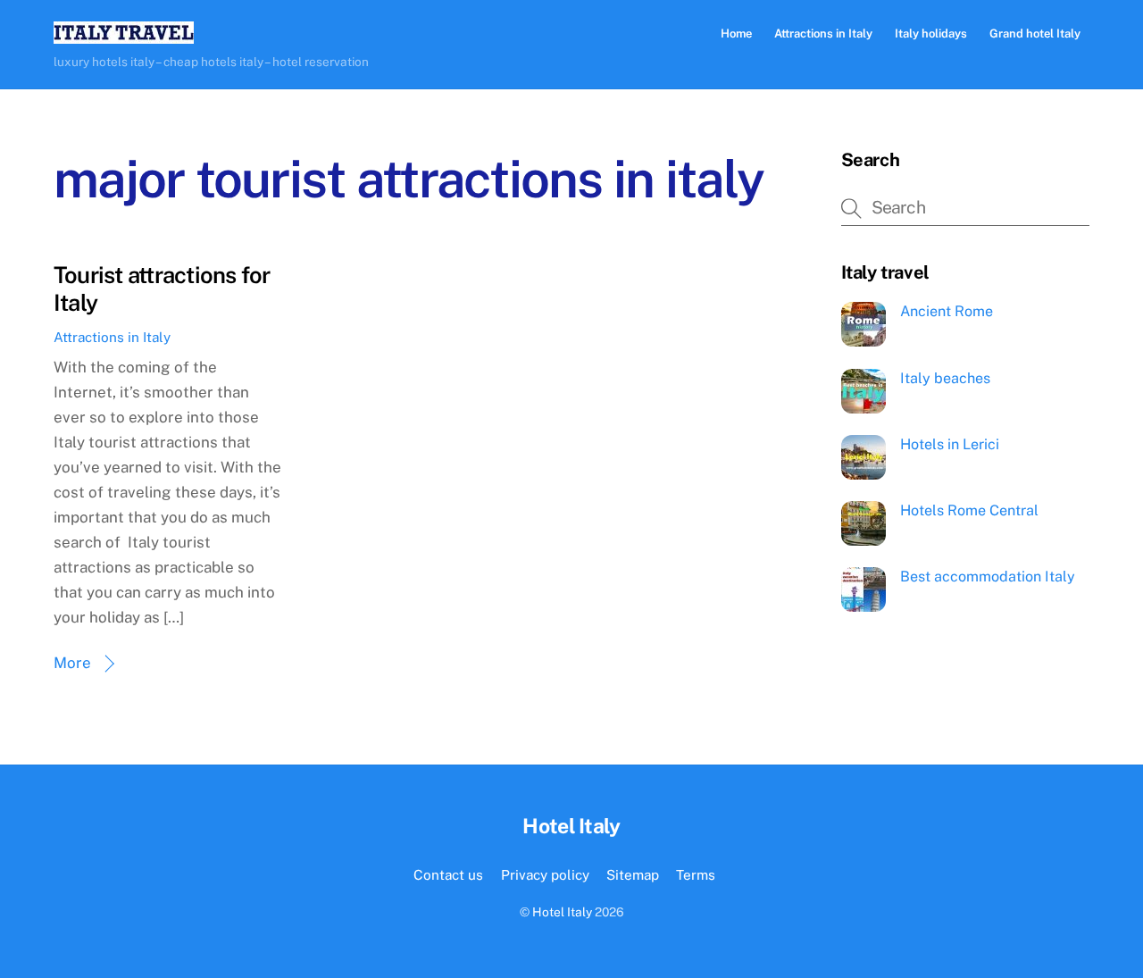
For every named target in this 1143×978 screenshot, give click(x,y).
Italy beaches (945, 378)
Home (736, 33)
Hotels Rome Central (969, 510)
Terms (695, 874)
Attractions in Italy (823, 33)
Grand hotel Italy (1034, 33)
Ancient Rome (946, 311)
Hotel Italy (562, 912)
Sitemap (632, 874)
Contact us (448, 874)
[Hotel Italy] (124, 35)
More (72, 663)
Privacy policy (545, 874)
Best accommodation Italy (987, 576)
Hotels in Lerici (949, 444)
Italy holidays (931, 33)
